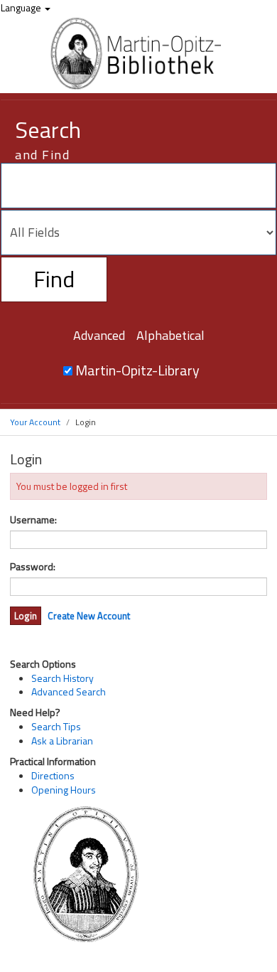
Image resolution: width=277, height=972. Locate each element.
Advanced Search (68, 691)
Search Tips (56, 726)
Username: (33, 520)
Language (22, 7)
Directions (53, 775)
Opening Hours (63, 789)
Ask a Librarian (62, 740)
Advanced (99, 335)
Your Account (35, 422)
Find (54, 279)
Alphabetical (170, 335)
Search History (62, 678)
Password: (32, 567)
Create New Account (89, 616)
